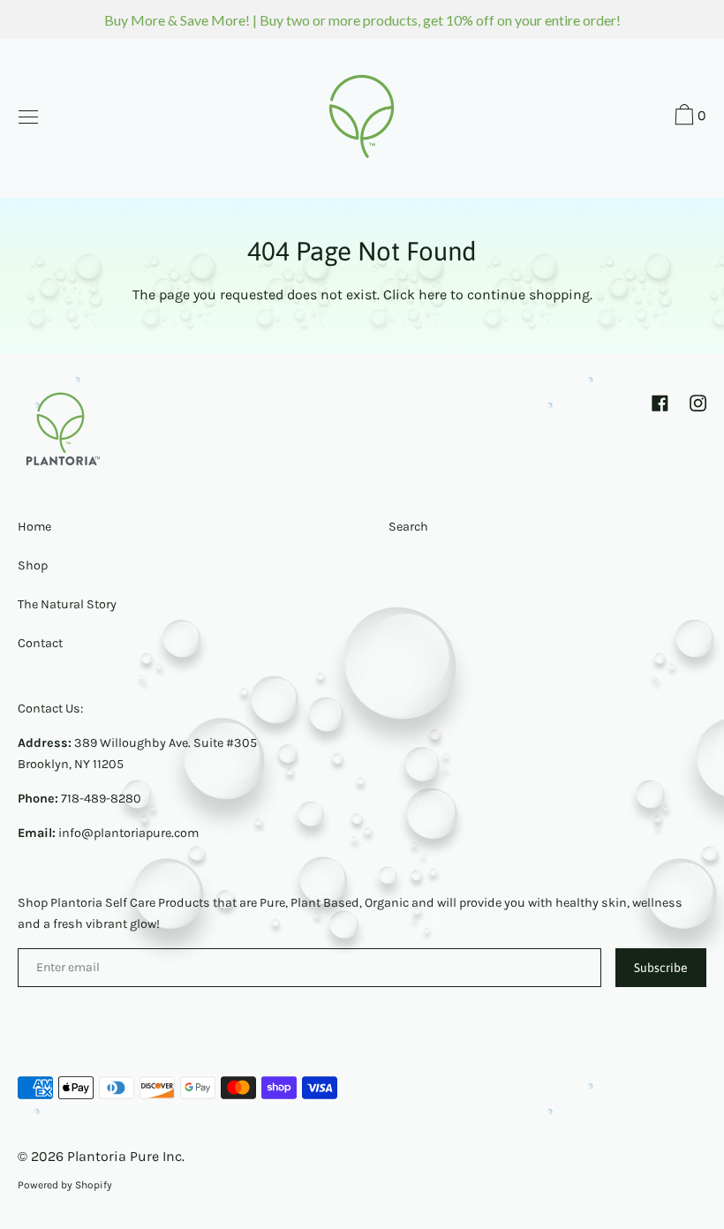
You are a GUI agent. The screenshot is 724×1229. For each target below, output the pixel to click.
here (433, 294)
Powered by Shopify (65, 1185)
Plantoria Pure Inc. (126, 1156)
